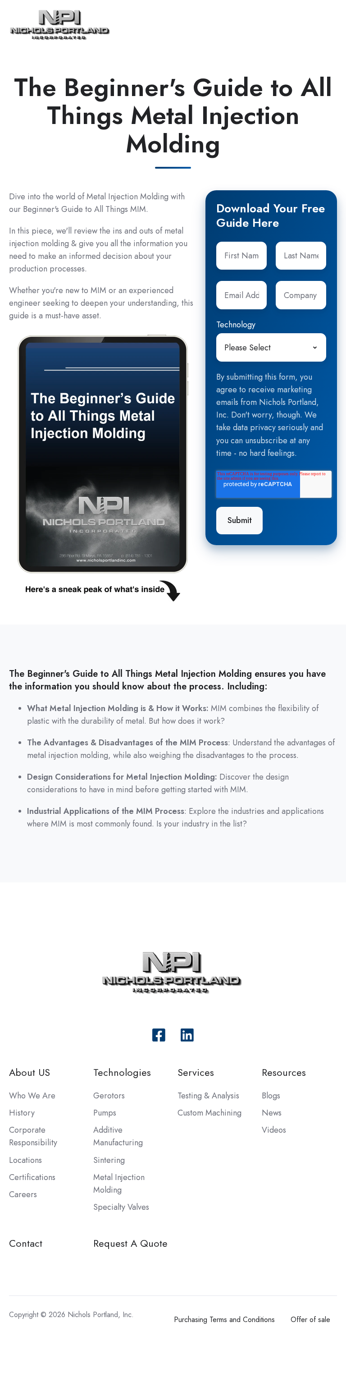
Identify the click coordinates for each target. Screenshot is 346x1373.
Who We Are (32, 1096)
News (272, 1113)
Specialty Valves (121, 1207)
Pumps (104, 1113)
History (22, 1113)
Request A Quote (130, 1243)
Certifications (32, 1177)
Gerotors (109, 1096)
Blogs (271, 1096)
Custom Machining (209, 1113)
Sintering (109, 1160)
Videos (274, 1130)
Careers (23, 1194)
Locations (25, 1160)
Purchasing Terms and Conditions (224, 1319)
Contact (25, 1243)
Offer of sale (310, 1319)
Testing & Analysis (208, 1096)
